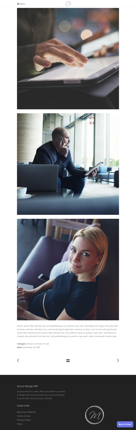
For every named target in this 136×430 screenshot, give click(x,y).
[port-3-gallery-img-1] (68, 269)
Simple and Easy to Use (38, 343)
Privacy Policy (24, 420)
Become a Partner (26, 412)
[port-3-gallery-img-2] (68, 164)
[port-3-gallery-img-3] (68, 58)
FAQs (19, 424)
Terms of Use (23, 416)
